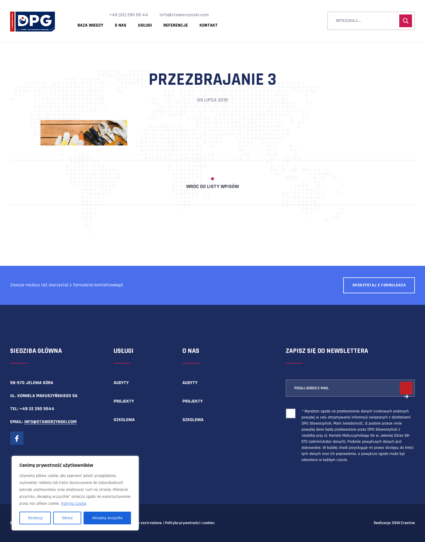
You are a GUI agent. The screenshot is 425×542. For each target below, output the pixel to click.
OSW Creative (403, 523)
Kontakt (208, 25)
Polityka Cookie (73, 503)
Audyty (121, 383)
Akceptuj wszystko (107, 518)
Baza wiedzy (90, 25)
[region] (75, 493)
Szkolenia (124, 420)
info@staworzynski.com (184, 15)
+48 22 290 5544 (37, 409)
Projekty (124, 401)
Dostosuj (35, 518)
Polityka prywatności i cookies (190, 523)
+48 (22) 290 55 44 (128, 15)
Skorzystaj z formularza (379, 285)
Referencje (175, 25)
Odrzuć (67, 518)
